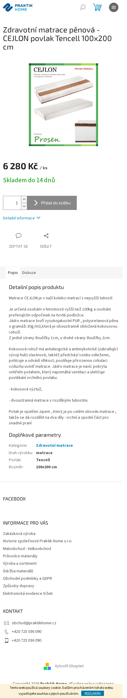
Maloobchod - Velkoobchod (27, 549)
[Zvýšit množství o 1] (24, 199)
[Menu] (114, 7)
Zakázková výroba (19, 534)
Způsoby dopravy (18, 586)
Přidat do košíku (56, 202)
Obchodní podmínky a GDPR (27, 579)
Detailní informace (19, 218)
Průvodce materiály (20, 556)
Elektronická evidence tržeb (28, 594)
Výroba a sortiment (20, 563)
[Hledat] (83, 7)
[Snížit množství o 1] (24, 206)
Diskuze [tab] (29, 273)
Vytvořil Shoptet (69, 666)
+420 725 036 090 (26, 632)
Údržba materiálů (18, 571)
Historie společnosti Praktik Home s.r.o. (37, 541)
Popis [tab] (13, 273)
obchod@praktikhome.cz (34, 623)
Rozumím (92, 693)
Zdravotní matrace (54, 446)
